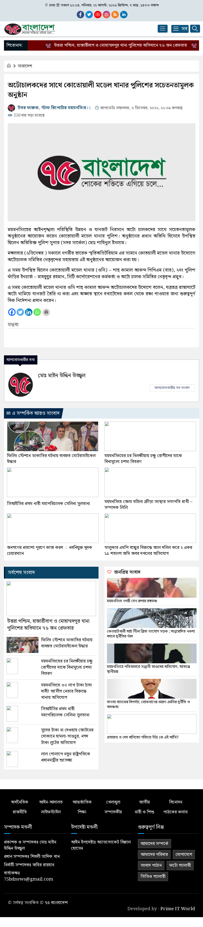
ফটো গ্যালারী (180, 865)
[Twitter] (20, 312)
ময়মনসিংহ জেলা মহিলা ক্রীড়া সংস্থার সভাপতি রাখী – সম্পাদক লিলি (148, 505)
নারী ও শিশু (144, 812)
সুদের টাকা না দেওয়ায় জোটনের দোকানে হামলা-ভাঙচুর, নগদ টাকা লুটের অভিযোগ (67, 736)
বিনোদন (175, 802)
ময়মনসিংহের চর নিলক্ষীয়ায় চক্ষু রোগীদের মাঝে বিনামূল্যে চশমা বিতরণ (143, 459)
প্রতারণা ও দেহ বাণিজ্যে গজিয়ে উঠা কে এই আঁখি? (142, 737)
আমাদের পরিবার (154, 854)
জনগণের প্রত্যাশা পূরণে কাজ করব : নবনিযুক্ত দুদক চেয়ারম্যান (49, 551)
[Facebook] (12, 312)
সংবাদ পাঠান (151, 865)
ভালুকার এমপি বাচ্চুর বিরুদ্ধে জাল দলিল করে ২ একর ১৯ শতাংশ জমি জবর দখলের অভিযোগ (148, 551)
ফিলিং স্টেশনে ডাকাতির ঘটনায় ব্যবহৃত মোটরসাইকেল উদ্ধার (51, 459)
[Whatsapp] (37, 312)
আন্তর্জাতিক (82, 802)
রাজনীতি (20, 812)
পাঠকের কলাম (175, 812)
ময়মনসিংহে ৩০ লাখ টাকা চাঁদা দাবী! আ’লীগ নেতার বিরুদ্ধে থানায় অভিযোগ (66, 691)
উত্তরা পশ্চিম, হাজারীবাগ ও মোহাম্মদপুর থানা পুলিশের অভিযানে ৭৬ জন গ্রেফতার (111, 45)
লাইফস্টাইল (51, 812)
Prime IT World (177, 909)
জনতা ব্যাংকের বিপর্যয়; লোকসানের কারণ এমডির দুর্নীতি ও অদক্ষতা (148, 705)
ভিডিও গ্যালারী (153, 876)
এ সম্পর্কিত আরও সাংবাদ (35, 413)
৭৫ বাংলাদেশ (56, 903)
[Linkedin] (28, 312)
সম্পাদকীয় (113, 812)
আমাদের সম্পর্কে (154, 843)
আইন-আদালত (51, 802)
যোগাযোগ (184, 854)
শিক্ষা (82, 812)
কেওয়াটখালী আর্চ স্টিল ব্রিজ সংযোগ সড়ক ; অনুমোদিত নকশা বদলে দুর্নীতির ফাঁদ (151, 634)
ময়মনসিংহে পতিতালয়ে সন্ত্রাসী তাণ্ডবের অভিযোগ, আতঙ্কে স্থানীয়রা (148, 669)
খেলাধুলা (113, 802)
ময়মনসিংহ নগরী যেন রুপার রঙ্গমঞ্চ (132, 601)
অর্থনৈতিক (19, 802)
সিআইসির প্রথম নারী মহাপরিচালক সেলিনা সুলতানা (48, 504)
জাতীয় (144, 802)
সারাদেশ (25, 66)
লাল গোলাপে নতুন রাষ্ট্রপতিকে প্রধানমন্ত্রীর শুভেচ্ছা (65, 757)
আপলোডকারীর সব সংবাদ (172, 388)
